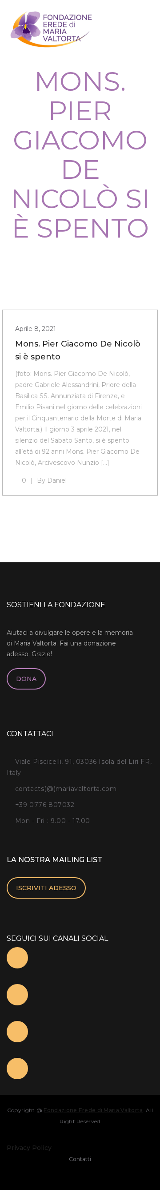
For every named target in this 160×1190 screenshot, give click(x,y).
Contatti (80, 1159)
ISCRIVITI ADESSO (46, 888)
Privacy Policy (29, 1148)
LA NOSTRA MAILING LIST (54, 859)
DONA (26, 679)
